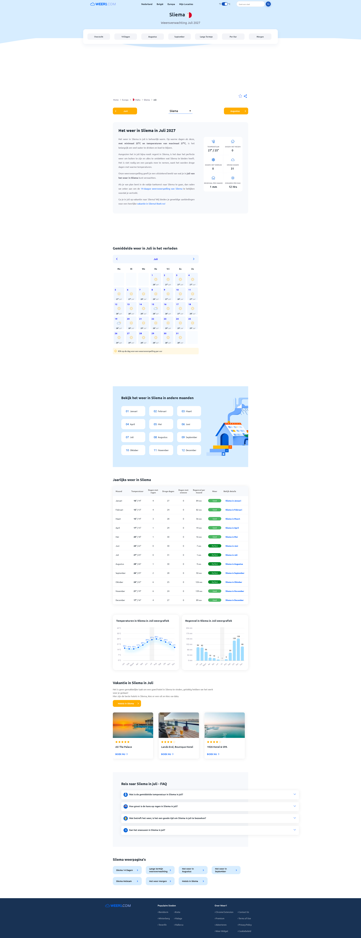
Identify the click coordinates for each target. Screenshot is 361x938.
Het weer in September (221, 870)
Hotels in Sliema (126, 703)
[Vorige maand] (117, 259)
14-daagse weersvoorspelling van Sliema (161, 188)
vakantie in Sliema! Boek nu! (151, 203)
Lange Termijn (206, 36)
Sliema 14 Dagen (124, 870)
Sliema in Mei (231, 537)
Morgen (260, 36)
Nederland (146, 4)
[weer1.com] (103, 4)
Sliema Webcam (124, 881)
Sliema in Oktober (233, 582)
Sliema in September (234, 573)
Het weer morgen (158, 881)
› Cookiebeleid (244, 931)
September (179, 36)
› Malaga (178, 918)
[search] (268, 4)
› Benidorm (163, 912)
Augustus (152, 36)
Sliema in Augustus (234, 564)
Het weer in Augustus (188, 870)
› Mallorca (178, 924)
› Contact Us (243, 912)
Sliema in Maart (232, 518)
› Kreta (177, 912)
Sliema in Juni (231, 546)
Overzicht (98, 36)
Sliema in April (232, 527)
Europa (171, 4)
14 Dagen (125, 36)
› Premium (219, 918)
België (160, 4)
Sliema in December (234, 600)
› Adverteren (221, 924)
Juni (126, 111)
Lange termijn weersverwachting (158, 870)
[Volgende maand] (193, 259)
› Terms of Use (244, 918)
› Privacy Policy (245, 924)
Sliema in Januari (233, 500)
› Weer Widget (221, 931)
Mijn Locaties (186, 4)
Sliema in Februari (233, 509)
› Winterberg (164, 918)
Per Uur (233, 36)
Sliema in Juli (231, 555)
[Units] (225, 4)
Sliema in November (234, 591)
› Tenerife (162, 924)
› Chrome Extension (224, 912)
